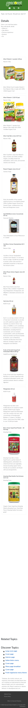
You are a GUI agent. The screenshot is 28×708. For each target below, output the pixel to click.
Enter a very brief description (9, 24)
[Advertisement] (14, 574)
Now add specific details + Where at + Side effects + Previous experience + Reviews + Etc (7, 31)
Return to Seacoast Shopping (14, 701)
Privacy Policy (7, 696)
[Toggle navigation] (18, 8)
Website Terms (7, 694)
